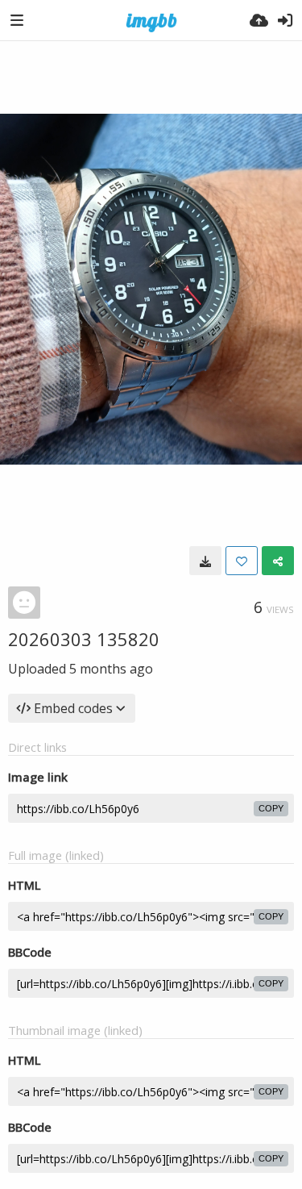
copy (271, 808)
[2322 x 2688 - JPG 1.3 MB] (205, 560)
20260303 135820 (83, 639)
